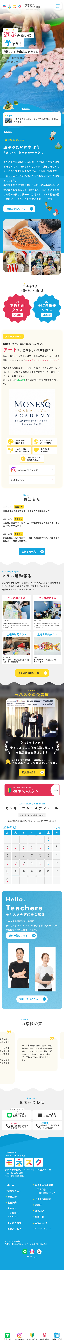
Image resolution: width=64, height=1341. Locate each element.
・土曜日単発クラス (45, 1193)
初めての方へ (14, 1190)
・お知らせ (13, 1216)
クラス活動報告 (43, 1199)
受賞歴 (38, 1205)
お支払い (39, 1223)
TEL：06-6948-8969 (14, 1172)
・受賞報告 (13, 1212)
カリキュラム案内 (44, 1185)
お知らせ (12, 1208)
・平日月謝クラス (44, 1189)
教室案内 (12, 1202)
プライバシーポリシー (41, 1229)
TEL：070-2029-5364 (14, 1175)
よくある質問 (14, 1223)
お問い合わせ (14, 1229)
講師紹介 (39, 1210)
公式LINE (21, 379)
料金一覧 (39, 1216)
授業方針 (12, 1196)
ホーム (10, 1185)
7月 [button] (58, 827)
